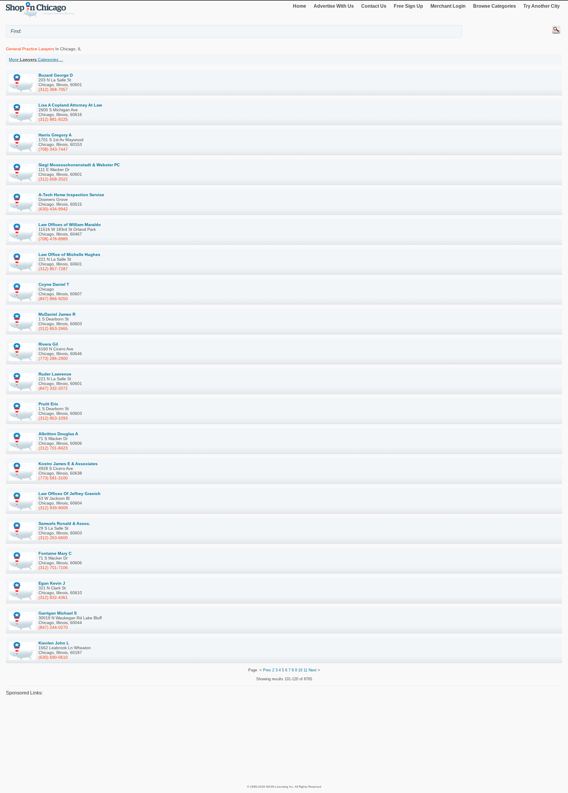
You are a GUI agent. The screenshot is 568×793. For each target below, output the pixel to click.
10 (300, 670)
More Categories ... (36, 59)
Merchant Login (448, 6)
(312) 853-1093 (53, 418)
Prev (267, 670)
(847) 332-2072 (53, 388)
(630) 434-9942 (53, 209)
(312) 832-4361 (53, 597)
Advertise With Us (334, 6)
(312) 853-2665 (53, 328)
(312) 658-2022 (53, 179)
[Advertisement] (183, 740)
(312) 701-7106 (53, 567)
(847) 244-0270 (53, 627)
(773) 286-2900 (53, 358)
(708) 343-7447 (53, 149)
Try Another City (541, 6)
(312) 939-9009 (53, 507)
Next (313, 670)
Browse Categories (494, 6)
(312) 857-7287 (53, 268)
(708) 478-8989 (53, 238)
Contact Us (373, 6)
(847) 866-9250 (53, 298)
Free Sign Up (408, 6)
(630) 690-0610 (53, 657)
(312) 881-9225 (53, 119)
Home (299, 6)
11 (305, 670)
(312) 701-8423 (53, 448)
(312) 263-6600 (53, 537)
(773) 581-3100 (53, 478)
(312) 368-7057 (53, 89)
